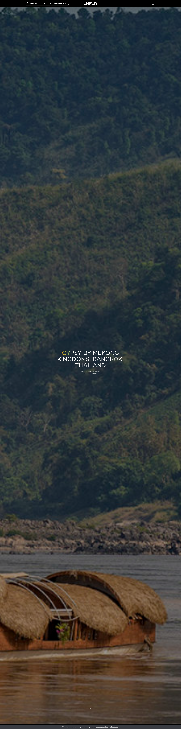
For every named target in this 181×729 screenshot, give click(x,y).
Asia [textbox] (133, 3)
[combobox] (137, 3)
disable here (114, 727)
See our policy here (102, 727)
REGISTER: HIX (60, 4)
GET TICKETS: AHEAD (39, 4)
